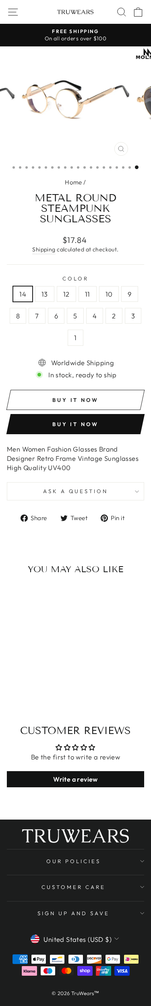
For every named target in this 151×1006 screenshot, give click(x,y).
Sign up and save (73, 913)
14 (22, 294)
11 (87, 294)
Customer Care (73, 887)
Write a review (75, 779)
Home (73, 182)
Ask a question (75, 491)
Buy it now (75, 424)
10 (109, 294)
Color (75, 278)
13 (44, 294)
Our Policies (73, 861)
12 (66, 294)
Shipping (43, 249)
